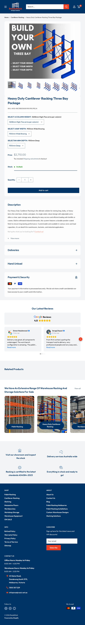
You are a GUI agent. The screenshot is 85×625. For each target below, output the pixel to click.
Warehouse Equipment (13, 516)
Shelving (7, 502)
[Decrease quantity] (19, 179)
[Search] (66, 6)
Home (6, 17)
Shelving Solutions (53, 516)
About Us (49, 494)
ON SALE (8, 519)
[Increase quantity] (30, 179)
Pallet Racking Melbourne (56, 505)
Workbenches (9, 509)
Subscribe (53, 548)
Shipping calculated (30, 159)
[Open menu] (5, 7)
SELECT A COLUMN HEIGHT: (34, 117)
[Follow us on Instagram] (10, 608)
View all (77, 388)
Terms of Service (11, 542)
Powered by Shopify (11, 618)
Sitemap (7, 545)
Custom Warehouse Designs (57, 512)
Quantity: (11, 180)
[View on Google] (9, 332)
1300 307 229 (14, 587)
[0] (78, 6)
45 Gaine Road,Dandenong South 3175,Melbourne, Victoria (18, 579)
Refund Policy (9, 531)
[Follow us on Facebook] (6, 608)
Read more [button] (11, 347)
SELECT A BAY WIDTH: (26, 129)
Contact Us (50, 498)
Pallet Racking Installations (57, 509)
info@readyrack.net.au (18, 592)
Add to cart (43, 190)
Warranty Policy (10, 535)
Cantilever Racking (17, 17)
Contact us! (39, 232)
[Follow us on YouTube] (14, 608)
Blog (48, 502)
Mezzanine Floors (11, 505)
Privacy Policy (9, 538)
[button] (4, 339)
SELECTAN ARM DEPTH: (24, 140)
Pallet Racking (10, 494)
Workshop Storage (11, 512)
